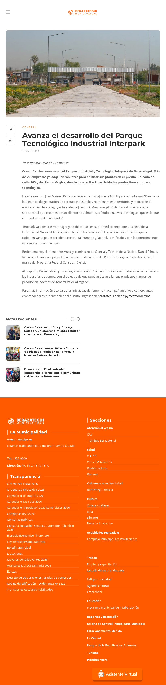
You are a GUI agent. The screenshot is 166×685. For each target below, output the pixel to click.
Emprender (94, 592)
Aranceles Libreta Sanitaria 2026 (29, 565)
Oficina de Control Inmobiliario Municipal (116, 624)
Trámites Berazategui (101, 440)
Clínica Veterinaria (99, 462)
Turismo (93, 653)
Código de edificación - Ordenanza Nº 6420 (36, 583)
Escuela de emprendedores (105, 570)
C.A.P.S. (92, 456)
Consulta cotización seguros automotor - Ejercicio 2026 (40, 528)
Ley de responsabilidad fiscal (26, 542)
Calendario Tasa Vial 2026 (24, 501)
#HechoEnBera (97, 660)
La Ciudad (94, 638)
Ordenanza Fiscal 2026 (22, 484)
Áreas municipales (19, 439)
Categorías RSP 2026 (21, 514)
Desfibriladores (97, 468)
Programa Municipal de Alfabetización (113, 607)
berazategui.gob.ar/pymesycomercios (124, 296)
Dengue (92, 474)
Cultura (92, 499)
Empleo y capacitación (102, 564)
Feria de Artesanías (100, 523)
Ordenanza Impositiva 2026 (25, 489)
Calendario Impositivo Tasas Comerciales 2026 (38, 507)
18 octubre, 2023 (30, 151)
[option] (43, 353)
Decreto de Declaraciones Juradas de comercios (39, 577)
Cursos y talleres (98, 505)
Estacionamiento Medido (104, 631)
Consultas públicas (20, 519)
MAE (90, 511)
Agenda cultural (98, 586)
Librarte (92, 517)
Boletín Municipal (19, 547)
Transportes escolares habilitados (30, 589)
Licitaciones (15, 553)
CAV (89, 434)
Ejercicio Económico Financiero (28, 535)
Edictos (12, 571)
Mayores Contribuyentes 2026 (27, 559)
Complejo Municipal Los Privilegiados (112, 539)
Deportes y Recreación (102, 617)
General (29, 127)
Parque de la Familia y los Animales (111, 645)
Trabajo (92, 558)
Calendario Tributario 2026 (25, 496)
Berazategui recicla (100, 490)
